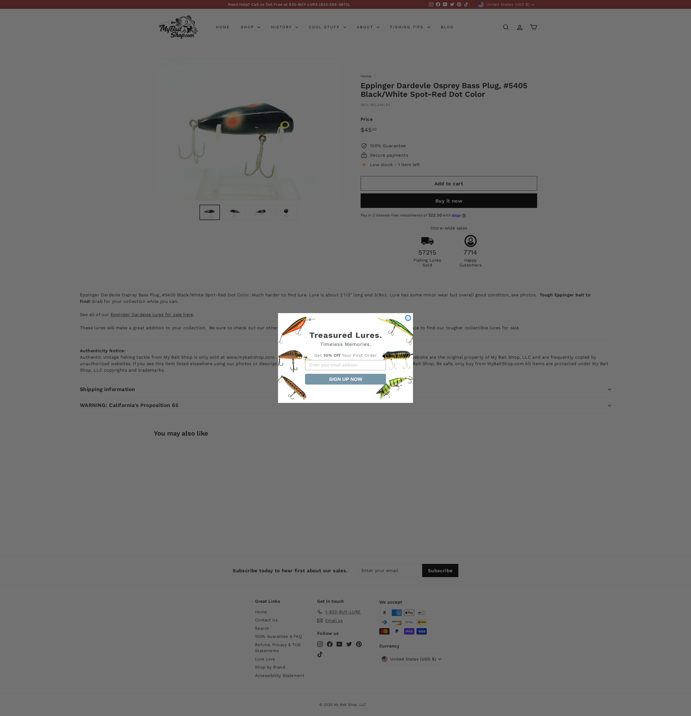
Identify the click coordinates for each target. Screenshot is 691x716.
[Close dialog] (408, 318)
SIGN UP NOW (345, 379)
